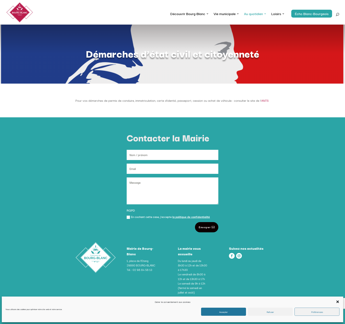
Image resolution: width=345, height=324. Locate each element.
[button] (337, 302)
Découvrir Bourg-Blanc (187, 14)
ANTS (265, 100)
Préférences (317, 312)
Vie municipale (225, 14)
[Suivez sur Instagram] (239, 256)
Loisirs (276, 14)
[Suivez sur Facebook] (232, 256)
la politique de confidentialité (191, 217)
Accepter (223, 312)
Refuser (270, 312)
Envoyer (205, 227)
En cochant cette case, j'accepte (170, 217)
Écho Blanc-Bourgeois (311, 13)
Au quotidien (253, 14)
